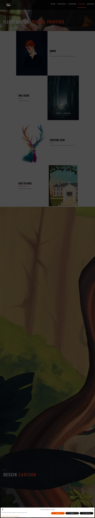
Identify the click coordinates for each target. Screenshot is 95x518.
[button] (92, 509)
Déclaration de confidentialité (14, 516)
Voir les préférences (86, 513)
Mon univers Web (90, 3)
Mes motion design (72, 3)
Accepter (58, 513)
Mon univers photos (61, 3)
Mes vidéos (53, 3)
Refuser (72, 513)
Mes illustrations (81, 3)
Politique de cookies (5, 516)
